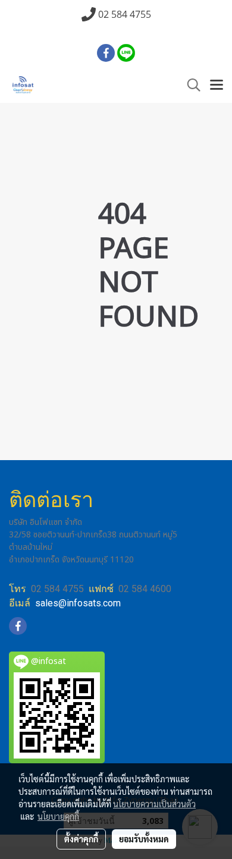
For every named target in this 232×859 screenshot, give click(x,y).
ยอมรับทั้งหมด (144, 838)
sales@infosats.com (78, 603)
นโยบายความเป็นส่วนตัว (154, 803)
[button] (190, 85)
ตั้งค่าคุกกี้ (81, 838)
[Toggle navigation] (216, 86)
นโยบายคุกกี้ (58, 816)
